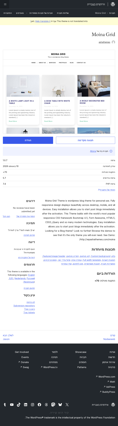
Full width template (92, 260)
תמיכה (54, 357)
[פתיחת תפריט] (4, 4)
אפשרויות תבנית (108, 263)
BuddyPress (107, 391)
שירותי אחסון (108, 362)
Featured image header (54, 256)
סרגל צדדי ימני (64, 260)
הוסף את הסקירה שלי (25, 216)
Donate (23, 362)
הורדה (28, 140)
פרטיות (111, 367)
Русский (31, 278)
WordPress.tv (49, 367)
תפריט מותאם (72, 256)
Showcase (80, 352)
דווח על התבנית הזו (26, 257)
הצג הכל (6, 216)
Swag (24, 367)
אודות (112, 352)
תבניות (112, 13)
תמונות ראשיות (108, 260)
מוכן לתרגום (78, 263)
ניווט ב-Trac (29, 309)
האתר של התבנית (107, 189)
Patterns (81, 367)
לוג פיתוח (31, 302)
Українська (28, 282)
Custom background (100, 256)
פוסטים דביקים (50, 260)
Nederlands (20, 278)
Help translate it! (40, 21)
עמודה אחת (77, 260)
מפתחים (53, 362)
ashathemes (104, 42)
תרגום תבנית (29, 288)
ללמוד (55, 352)
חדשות (111, 357)
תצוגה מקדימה (85, 140)
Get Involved (22, 352)
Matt (111, 381)
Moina (93, 151)
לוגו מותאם (85, 256)
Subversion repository (24, 305)
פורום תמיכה (29, 235)
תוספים (82, 362)
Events (25, 357)
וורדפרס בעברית (100, 404)
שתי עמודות (66, 263)
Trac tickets (29, 312)
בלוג (113, 256)
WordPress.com (105, 376)
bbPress (109, 386)
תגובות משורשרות (92, 263)
